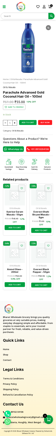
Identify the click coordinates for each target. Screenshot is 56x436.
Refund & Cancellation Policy (18, 394)
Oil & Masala (16, 79)
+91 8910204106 (40, 149)
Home (6, 79)
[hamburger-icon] (4, 7)
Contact (7, 360)
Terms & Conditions (13, 378)
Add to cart (28, 122)
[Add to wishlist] (21, 188)
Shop (5, 354)
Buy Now (45, 122)
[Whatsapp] (7, 421)
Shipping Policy (11, 389)
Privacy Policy (10, 383)
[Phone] (7, 414)
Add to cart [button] (15, 227)
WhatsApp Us (15, 149)
